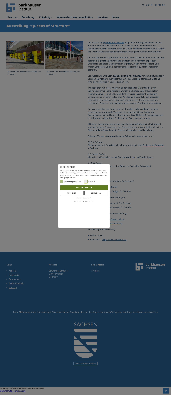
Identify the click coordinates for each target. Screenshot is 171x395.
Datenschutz (89, 201)
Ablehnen (72, 193)
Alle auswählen (84, 187)
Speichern (96, 193)
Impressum (78, 201)
